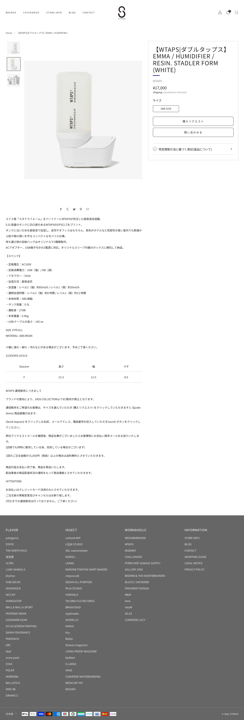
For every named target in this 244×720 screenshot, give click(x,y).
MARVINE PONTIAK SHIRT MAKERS (86, 569)
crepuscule (72, 576)
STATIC (10, 544)
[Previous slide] (32, 120)
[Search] (236, 12)
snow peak (12, 657)
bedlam (70, 657)
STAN (9, 664)
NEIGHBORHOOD (135, 538)
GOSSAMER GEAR (16, 620)
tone (128, 601)
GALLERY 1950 (134, 569)
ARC (8, 645)
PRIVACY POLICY (195, 569)
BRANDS (11, 12)
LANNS (69, 563)
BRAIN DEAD (73, 607)
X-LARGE (70, 664)
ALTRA (10, 563)
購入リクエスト (193, 121)
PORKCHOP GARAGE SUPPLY (142, 563)
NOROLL (70, 557)
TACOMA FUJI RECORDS (79, 601)
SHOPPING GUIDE (195, 557)
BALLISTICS (13, 683)
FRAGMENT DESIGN (137, 588)
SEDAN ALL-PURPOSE (78, 582)
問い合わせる (193, 132)
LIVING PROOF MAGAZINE (81, 651)
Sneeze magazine (76, 645)
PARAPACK (12, 639)
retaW (128, 607)
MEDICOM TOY (74, 683)
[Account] (220, 12)
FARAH (69, 626)
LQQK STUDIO (74, 544)
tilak (8, 651)
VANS (68, 670)
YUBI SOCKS (13, 582)
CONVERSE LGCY (135, 620)
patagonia (12, 538)
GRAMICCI (12, 695)
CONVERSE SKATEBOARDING (83, 676)
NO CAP (10, 594)
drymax (10, 576)
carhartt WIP (73, 538)
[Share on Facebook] (61, 209)
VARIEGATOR (14, 601)
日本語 (9, 714)
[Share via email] (87, 209)
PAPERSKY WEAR (16, 613)
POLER (10, 670)
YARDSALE (71, 594)
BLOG (72, 12)
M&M (128, 594)
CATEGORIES (31, 12)
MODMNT (130, 550)
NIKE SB (10, 689)
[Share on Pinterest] (81, 209)
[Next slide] (135, 120)
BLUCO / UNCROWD (137, 582)
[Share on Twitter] (74, 209)
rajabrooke (72, 613)
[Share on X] (67, 209)
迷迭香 (10, 557)
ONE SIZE (166, 108)
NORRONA (12, 676)
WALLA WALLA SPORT (19, 607)
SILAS (128, 613)
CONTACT (89, 12)
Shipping (157, 92)
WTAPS (157, 81)
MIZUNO (70, 689)
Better (69, 639)
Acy (67, 632)
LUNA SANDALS (15, 569)
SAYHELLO (71, 620)
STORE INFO (54, 12)
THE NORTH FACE (16, 550)
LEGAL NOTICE (194, 563)
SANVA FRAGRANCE (18, 632)
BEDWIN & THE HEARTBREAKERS (145, 576)
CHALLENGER (133, 557)
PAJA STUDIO (73, 588)
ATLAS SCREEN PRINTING (21, 626)
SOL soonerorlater (76, 550)
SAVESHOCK (13, 588)
